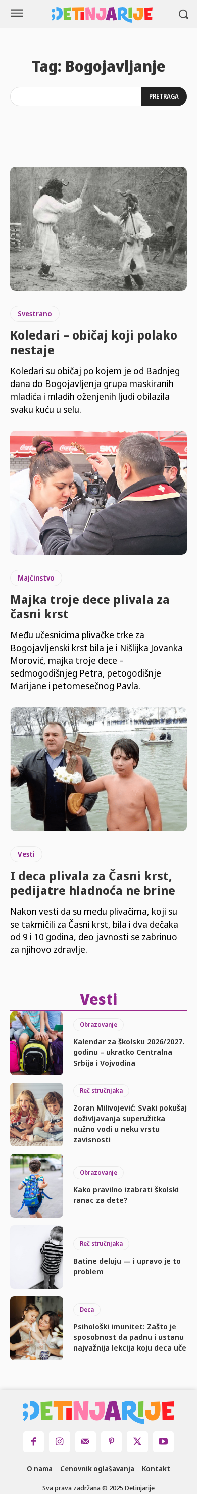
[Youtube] (163, 1441)
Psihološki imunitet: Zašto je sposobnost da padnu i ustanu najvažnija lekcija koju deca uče (129, 1337)
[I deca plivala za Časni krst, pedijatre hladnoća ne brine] (98, 769)
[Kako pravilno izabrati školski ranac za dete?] (36, 1186)
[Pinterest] (111, 1441)
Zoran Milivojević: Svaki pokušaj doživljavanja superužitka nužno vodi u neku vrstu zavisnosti (130, 1123)
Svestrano (35, 313)
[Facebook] (33, 1441)
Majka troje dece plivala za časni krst (90, 606)
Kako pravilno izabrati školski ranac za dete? (126, 1194)
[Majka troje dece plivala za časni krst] (98, 493)
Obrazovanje (98, 1024)
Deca (87, 1309)
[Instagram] (59, 1441)
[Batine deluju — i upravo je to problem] (36, 1257)
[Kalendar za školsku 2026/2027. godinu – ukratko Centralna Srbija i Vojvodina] (36, 1043)
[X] (137, 1441)
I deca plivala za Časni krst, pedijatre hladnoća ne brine (92, 882)
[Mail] (85, 1441)
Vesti (26, 854)
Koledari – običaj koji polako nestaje (93, 342)
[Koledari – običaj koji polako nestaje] (98, 229)
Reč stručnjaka (101, 1090)
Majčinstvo (36, 578)
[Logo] (102, 15)
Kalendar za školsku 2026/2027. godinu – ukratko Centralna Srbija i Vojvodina (128, 1052)
